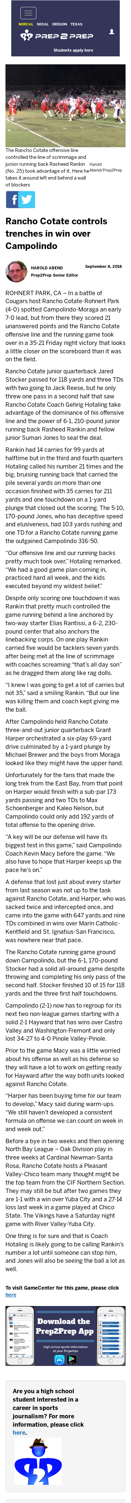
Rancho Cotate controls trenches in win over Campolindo (56, 234)
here (10, 1295)
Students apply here (73, 50)
